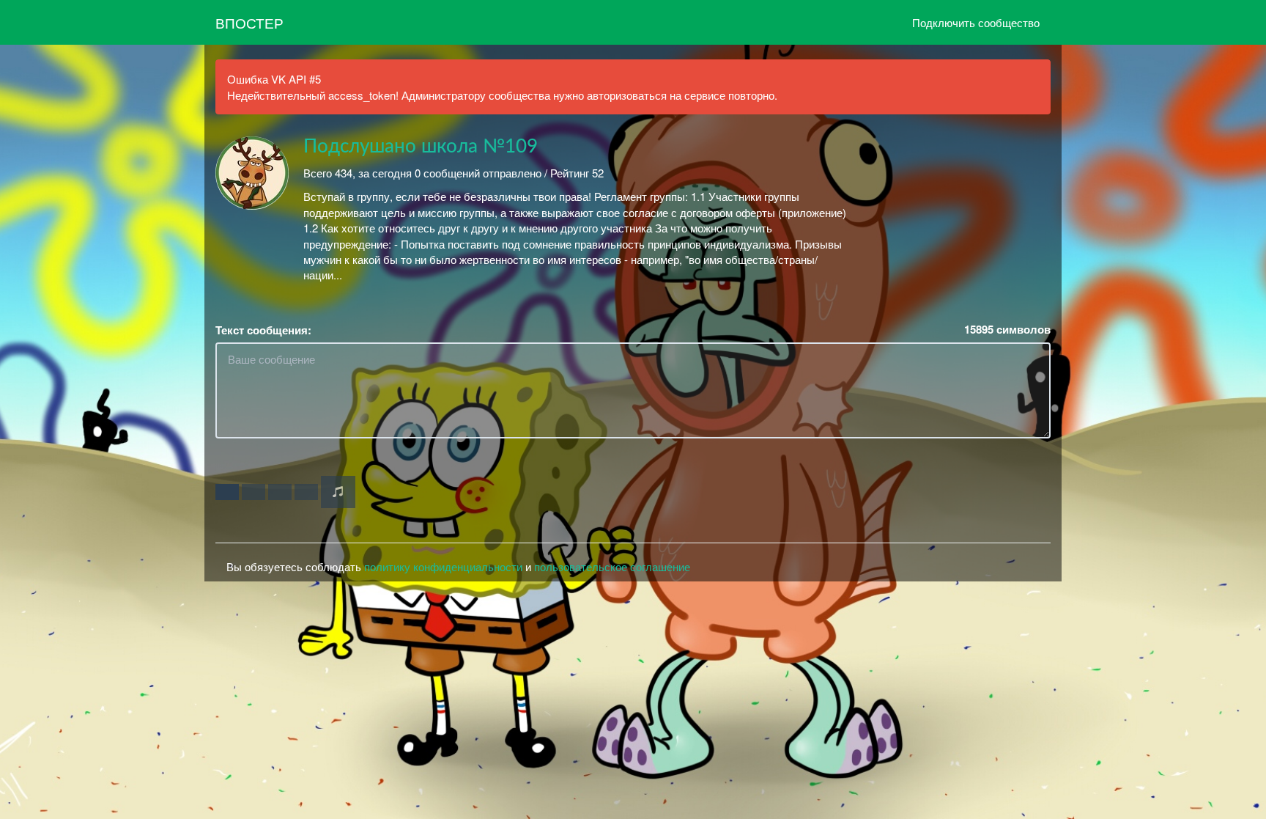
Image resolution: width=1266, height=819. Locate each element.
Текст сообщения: (263, 330)
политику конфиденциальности (443, 566)
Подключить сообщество (976, 22)
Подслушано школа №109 (420, 146)
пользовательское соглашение (612, 566)
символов (1007, 329)
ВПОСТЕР (249, 22)
